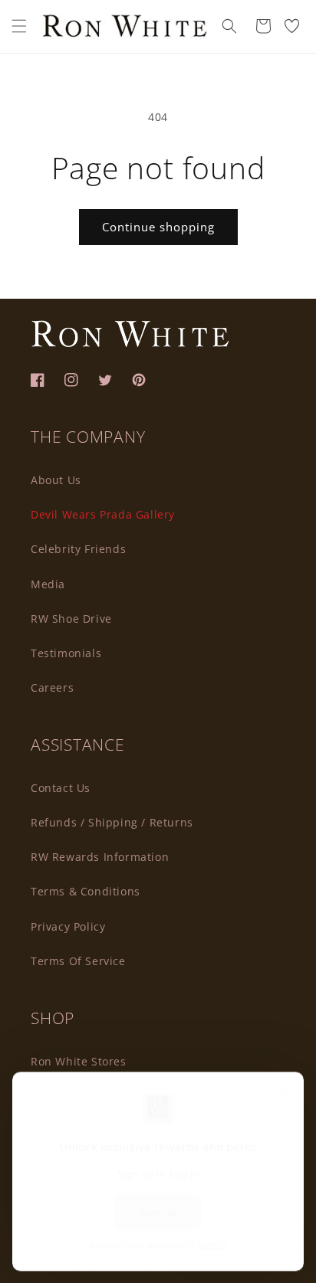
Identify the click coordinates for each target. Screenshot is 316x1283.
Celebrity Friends (78, 549)
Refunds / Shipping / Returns (112, 822)
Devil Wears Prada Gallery (103, 514)
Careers (52, 687)
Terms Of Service (78, 961)
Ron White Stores (79, 1061)
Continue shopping (158, 226)
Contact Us (61, 788)
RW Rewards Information (100, 856)
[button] (19, 26)
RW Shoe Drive (71, 618)
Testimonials (66, 653)
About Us (56, 480)
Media (48, 584)
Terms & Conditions (85, 891)
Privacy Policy (68, 926)
